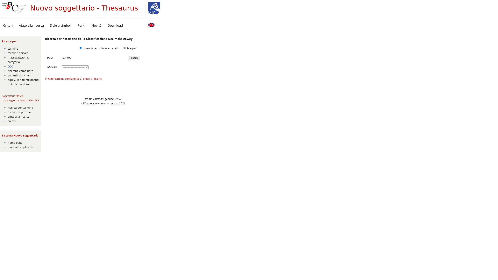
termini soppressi (19, 112)
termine (13, 48)
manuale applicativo (21, 147)
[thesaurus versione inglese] (151, 25)
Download (115, 25)
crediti (12, 121)
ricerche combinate (20, 71)
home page (15, 142)
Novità (96, 25)
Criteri (8, 25)
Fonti (81, 25)
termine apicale (18, 53)
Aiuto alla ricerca (31, 25)
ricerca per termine (20, 107)
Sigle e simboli (60, 25)
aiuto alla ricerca (19, 116)
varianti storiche (18, 75)
